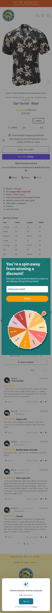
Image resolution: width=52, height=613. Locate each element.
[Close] (47, 261)
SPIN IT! (27, 299)
